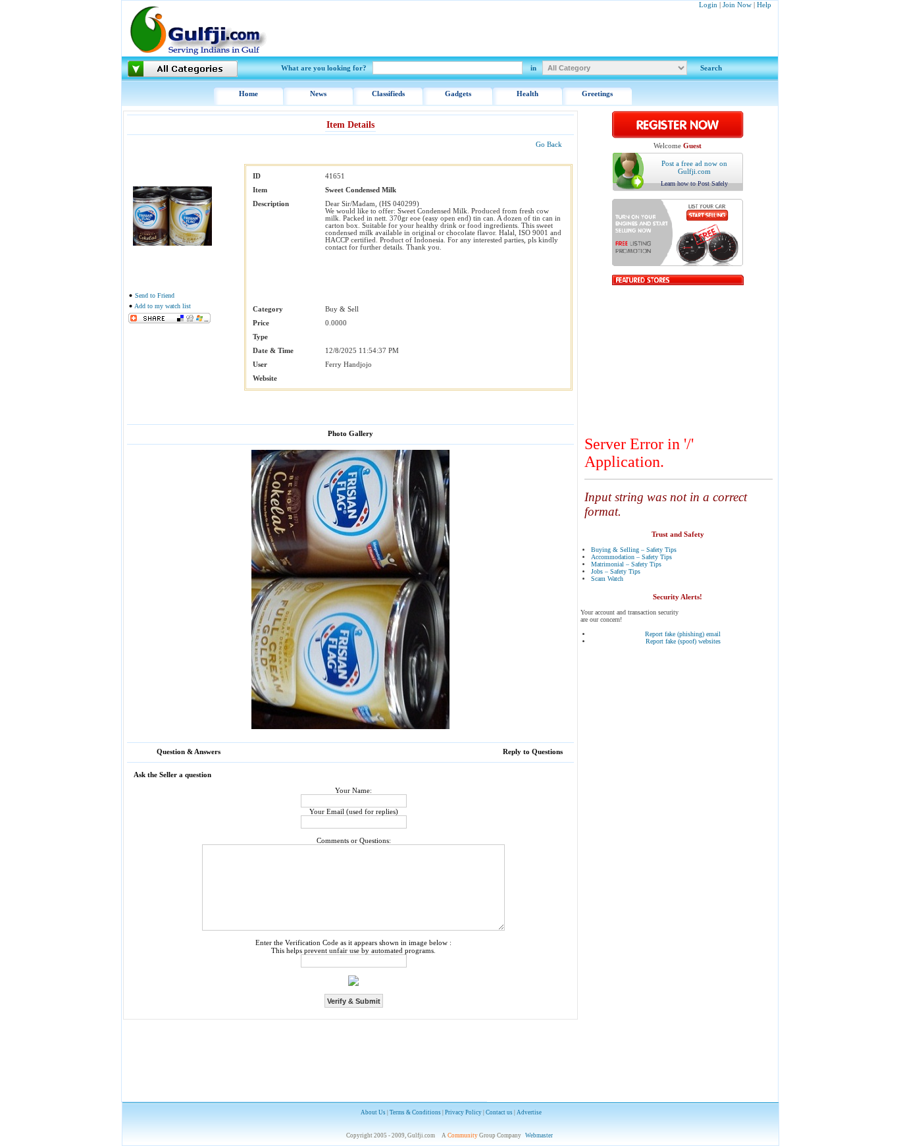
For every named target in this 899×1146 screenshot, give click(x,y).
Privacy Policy (463, 1112)
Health (527, 93)
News (318, 93)
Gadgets (458, 93)
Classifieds (388, 93)
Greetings (597, 93)
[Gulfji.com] (198, 53)
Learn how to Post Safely (694, 183)
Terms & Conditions (415, 1112)
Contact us (499, 1112)
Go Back (549, 144)
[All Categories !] (183, 69)
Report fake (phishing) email (683, 634)
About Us (373, 1112)
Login (708, 5)
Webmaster (539, 1135)
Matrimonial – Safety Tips (626, 564)
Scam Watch (607, 578)
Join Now (737, 5)
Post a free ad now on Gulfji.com (694, 167)
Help (764, 5)
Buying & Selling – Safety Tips (634, 549)
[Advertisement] (678, 357)
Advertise (529, 1112)
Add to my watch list (162, 306)
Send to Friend (154, 295)
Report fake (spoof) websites (683, 641)
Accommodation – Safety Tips (631, 556)
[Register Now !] (678, 136)
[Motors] (678, 264)
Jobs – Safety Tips (615, 571)
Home (248, 93)
